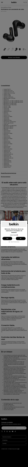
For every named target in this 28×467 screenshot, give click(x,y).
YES (7, 238)
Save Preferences (15, 242)
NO (20, 238)
